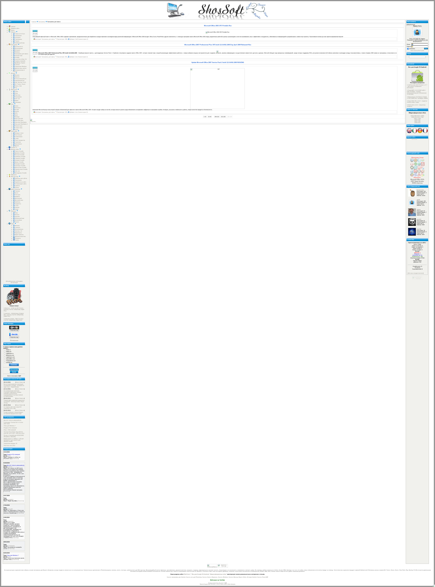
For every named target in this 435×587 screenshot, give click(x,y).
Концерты (18, 238)
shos (9, 556)
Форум (12, 30)
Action (16, 106)
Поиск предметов (20, 140)
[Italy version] (414, 133)
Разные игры (18, 126)
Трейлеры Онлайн (20, 156)
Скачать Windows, (223, 577)
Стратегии (18, 142)
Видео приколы (19, 234)
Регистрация (421, 50)
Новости (13, 32)
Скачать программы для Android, (176, 577)
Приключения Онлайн (21, 169)
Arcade (17, 109)
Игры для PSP (19, 118)
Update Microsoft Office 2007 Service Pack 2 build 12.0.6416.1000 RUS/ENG (217, 62)
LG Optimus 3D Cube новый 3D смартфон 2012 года (13, 407)
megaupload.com (11, 360)
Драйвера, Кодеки (20, 62)
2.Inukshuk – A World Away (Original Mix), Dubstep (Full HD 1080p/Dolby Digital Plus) (14, 315)
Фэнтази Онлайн (19, 154)
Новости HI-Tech (20, 33)
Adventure (18, 107)
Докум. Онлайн (19, 162)
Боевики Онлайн (19, 160)
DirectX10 (414, 147)
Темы (16, 91)
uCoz (218, 584)
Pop (16, 87)
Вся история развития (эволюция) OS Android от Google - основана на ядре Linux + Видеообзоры (14, 385)
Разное (17, 41)
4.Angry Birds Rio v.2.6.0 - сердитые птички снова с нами (417, 101)
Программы (18, 39)
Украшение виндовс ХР (10, 443)
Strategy (17, 116)
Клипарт (17, 207)
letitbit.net (8, 351)
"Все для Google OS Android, (200, 574)
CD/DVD (17, 64)
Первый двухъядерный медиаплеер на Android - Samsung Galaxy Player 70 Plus (14, 402)
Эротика (17, 216)
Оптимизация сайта (20, 183)
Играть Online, (243, 577)
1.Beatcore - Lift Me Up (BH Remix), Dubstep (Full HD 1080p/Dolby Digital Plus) (14, 309)
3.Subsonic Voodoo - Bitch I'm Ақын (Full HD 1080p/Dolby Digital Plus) (13, 319)
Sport (16, 115)
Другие (17, 145)
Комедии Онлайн (20, 164)
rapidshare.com (10, 357)
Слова (16, 138)
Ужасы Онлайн (19, 151)
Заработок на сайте (20, 182)
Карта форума (231, 584)
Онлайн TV (13, 147)
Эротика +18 (18, 231)
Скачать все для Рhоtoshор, (194, 577)
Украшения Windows (21, 66)
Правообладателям (205, 584)
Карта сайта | (224, 584)
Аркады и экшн (19, 133)
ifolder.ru (8, 349)
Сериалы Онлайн (20, 158)
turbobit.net (9, 362)
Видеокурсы (18, 232)
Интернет (18, 37)
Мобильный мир (19, 43)
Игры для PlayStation (21, 122)
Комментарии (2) (83, 39)
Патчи (16, 129)
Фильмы (17, 225)
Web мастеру (14, 176)
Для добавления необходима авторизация (14, 282)
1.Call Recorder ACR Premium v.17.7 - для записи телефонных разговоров (417, 86)
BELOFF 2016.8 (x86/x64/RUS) (12, 420)
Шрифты (17, 196)
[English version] (409, 133)
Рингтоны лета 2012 (9, 445)
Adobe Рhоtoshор (15, 189)
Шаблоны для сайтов (21, 178)
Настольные (18, 134)
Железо (17, 214)
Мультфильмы (19, 229)
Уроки (16, 209)
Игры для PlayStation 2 (21, 124)
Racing (17, 111)
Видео (16, 100)
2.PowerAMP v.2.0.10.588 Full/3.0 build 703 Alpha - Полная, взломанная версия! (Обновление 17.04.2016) (417, 92)
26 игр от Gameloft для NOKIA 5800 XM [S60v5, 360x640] (14, 436)
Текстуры (17, 194)
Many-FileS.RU (416, 146)
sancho (10, 466)
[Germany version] (420, 133)
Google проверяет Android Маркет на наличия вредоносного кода (13, 413)
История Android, (252, 577)
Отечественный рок (20, 78)
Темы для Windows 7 (10, 425)
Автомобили (18, 220)
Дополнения (18, 198)
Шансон (17, 77)
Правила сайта (14, 28)
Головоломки (18, 136)
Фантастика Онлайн (20, 167)
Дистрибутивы (19, 200)
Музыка (12, 73)
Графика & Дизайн (20, 61)
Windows (17, 52)
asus (9, 455)
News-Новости (20, 382)
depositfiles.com (10, 359)
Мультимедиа (19, 48)
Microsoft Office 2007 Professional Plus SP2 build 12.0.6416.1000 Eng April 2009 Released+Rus (217, 45)
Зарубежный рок (19, 80)
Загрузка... (33, 121)
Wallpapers (13, 174)
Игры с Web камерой (10, 430)
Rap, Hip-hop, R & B (20, 82)
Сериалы (17, 227)
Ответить (15, 458)
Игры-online (14, 131)
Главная (12, 26)
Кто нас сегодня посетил (416, 273)
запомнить (412, 48)
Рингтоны (17, 95)
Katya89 (10, 509)
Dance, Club (18, 86)
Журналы (13, 211)
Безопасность (19, 46)
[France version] (425, 133)
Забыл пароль (414, 50)
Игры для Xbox (19, 120)
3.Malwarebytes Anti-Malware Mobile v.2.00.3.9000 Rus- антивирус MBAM (417, 97)
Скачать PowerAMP (262, 577)
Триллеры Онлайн (20, 165)
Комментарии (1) (83, 56)
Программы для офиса (21, 53)
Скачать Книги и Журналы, (210, 577)
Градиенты (18, 203)
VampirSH (10, 521)
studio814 (10, 499)
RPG (16, 113)
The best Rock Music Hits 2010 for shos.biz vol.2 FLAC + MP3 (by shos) (14, 432)
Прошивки (18, 102)
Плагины (17, 191)
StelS (76, 39)
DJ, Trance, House (20, 84)
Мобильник (13, 89)
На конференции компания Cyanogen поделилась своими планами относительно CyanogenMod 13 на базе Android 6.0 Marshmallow (13, 393)
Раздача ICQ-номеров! (10, 427)
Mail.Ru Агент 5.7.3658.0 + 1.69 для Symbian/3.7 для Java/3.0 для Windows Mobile (14, 440)
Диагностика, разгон (20, 68)
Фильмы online (14, 149)
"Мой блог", (187, 574)
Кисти (16, 193)
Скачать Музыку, (233, 577)
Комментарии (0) (83, 112)
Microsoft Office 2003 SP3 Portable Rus (218, 26)
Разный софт (18, 55)
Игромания (18, 35)
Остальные (14, 340)
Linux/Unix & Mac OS (21, 59)
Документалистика (20, 236)
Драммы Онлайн (19, 153)
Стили (16, 205)
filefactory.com (10, 355)
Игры (16, 93)
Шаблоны (17, 202)
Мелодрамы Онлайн (21, 173)
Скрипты (17, 185)
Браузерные (18, 144)
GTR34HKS (11, 546)
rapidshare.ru (9, 353)
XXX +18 (17, 98)
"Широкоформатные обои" (218, 574)
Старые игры (18, 127)
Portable (17, 57)
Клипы (17, 240)
